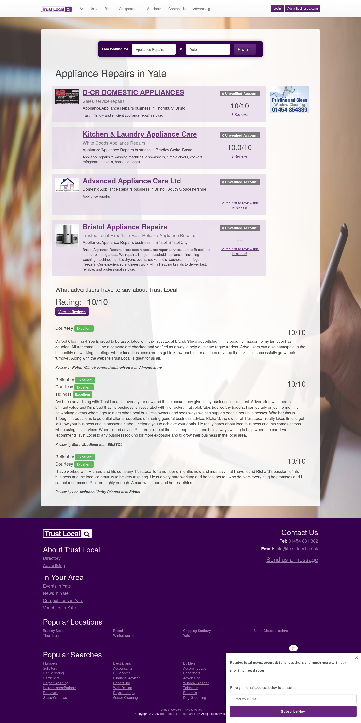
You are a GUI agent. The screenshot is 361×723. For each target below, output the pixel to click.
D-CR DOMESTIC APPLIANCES (133, 92)
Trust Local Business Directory (180, 713)
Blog (108, 8)
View (72, 311)
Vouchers (154, 8)
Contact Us (177, 8)
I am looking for (115, 48)
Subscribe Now (293, 711)
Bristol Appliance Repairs (125, 227)
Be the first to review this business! (240, 205)
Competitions (129, 8)
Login (277, 8)
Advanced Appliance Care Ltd (132, 180)
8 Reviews (240, 114)
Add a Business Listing (302, 8)
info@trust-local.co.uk (297, 548)
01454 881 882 (303, 541)
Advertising (201, 8)
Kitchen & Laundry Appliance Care (140, 134)
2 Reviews (240, 156)
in (180, 48)
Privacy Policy (192, 709)
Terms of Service (170, 709)
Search (245, 49)
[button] (293, 666)
